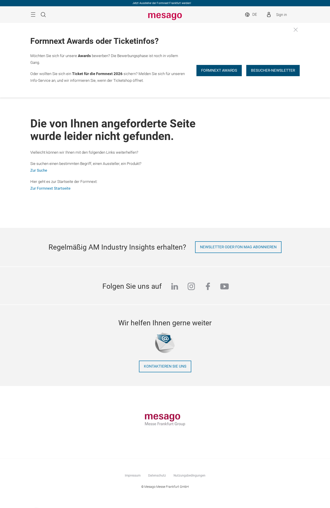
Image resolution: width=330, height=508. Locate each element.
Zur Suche (38, 170)
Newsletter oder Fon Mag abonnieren (238, 247)
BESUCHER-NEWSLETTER (273, 70)
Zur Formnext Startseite (50, 188)
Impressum (133, 475)
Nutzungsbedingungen (189, 475)
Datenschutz (157, 475)
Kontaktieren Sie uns (165, 366)
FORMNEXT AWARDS (219, 70)
